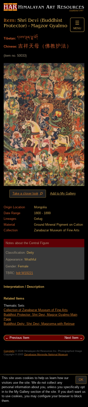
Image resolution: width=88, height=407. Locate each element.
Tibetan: (10, 38)
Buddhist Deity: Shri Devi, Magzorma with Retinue (39, 324)
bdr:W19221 (24, 273)
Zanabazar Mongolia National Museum (46, 354)
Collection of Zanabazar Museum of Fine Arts (36, 310)
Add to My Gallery (63, 193)
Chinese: (10, 46)
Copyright (9, 351)
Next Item (71, 338)
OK (81, 379)
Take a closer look (28, 194)
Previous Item (19, 338)
